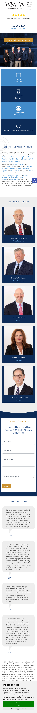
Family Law (22, 157)
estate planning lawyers (14, 175)
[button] (34, 180)
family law (10, 167)
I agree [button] (18, 703)
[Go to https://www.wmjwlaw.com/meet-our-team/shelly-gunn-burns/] (18, 344)
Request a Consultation (18, 28)
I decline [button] (18, 705)
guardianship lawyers (14, 177)
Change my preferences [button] (18, 709)
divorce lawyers (18, 164)
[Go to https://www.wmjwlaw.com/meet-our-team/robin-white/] (18, 384)
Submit (6, 486)
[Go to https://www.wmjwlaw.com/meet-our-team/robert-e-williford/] (18, 225)
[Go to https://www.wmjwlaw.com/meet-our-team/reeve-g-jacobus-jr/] (18, 265)
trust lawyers (14, 179)
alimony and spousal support (17, 169)
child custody (14, 171)
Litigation (25, 159)
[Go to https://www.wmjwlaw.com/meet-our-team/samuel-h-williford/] (18, 304)
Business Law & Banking (10, 157)
